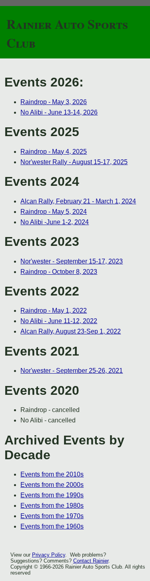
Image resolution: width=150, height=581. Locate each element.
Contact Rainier (90, 561)
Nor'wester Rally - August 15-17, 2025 (74, 162)
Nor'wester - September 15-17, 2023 (71, 261)
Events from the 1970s (52, 516)
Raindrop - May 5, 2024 (53, 211)
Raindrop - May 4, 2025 (53, 151)
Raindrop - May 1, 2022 (53, 310)
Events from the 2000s (52, 484)
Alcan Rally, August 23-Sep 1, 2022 (70, 331)
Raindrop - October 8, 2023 (58, 271)
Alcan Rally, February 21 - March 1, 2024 (78, 201)
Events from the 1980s (52, 505)
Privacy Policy (48, 555)
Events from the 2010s (52, 474)
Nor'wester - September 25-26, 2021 (71, 370)
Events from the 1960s (52, 526)
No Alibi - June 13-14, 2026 (59, 112)
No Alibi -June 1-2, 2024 (54, 222)
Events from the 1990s (52, 495)
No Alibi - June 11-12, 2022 (58, 321)
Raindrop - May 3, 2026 (53, 102)
